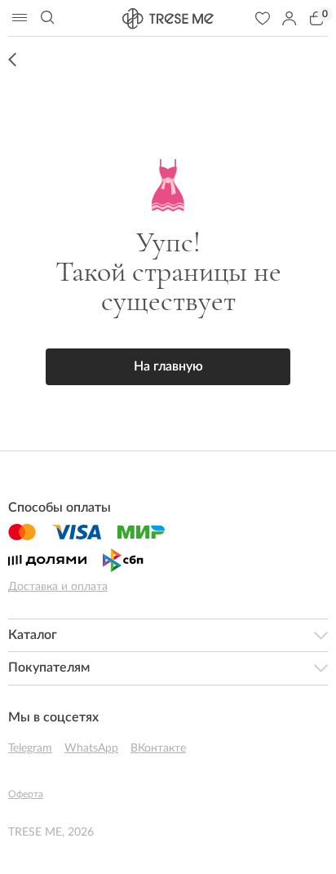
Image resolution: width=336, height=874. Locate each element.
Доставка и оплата (58, 586)
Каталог (32, 634)
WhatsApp (91, 748)
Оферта (25, 794)
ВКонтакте (158, 748)
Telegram (30, 748)
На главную (168, 366)
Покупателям (49, 667)
